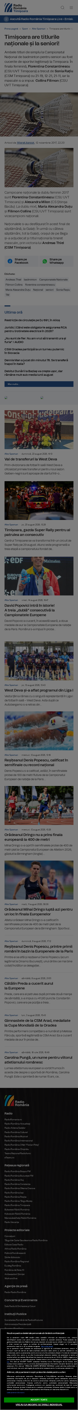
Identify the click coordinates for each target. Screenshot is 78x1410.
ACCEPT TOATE (39, 1400)
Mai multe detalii (47, 1346)
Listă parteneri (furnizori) (15, 1392)
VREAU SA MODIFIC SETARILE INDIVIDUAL (39, 1405)
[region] (39, 1369)
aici (8, 1362)
